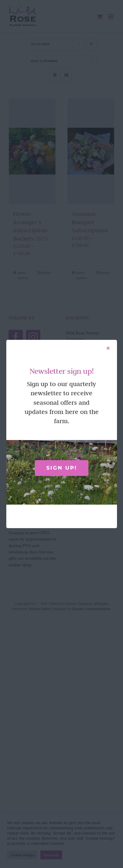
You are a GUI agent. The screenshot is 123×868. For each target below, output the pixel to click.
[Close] (108, 348)
